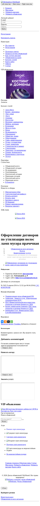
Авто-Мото (9, 110)
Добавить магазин (12, 12)
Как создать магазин (13, 56)
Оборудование (10, 138)
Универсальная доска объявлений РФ (19, 296)
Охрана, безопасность (13, 152)
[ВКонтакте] (2, 321)
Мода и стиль (10, 128)
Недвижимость (11, 132)
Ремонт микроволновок (14, 204)
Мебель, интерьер (12, 124)
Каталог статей (11, 60)
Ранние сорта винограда (15, 429)
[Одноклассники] (5, 321)
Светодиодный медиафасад (15, 194)
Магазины (9, 10)
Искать (4, 421)
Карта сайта (9, 62)
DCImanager (9, 202)
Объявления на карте (13, 58)
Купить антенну (11, 196)
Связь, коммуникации (13, 140)
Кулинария (9, 126)
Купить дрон (10, 198)
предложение (28, 274)
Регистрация (5, 34)
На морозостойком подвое (16, 454)
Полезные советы (12, 52)
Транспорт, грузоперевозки (15, 150)
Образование (10, 134)
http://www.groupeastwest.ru (26, 278)
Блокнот (8, 8)
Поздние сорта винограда (16, 444)
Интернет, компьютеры (14, 122)
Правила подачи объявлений (16, 54)
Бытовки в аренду (12, 200)
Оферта (8, 64)
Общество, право (11, 136)
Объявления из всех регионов (12, 499)
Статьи (8, 66)
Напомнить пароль (8, 38)
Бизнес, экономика (12, 112)
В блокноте (9, 182)
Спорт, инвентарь (12, 144)
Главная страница (12, 463)
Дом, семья (9, 114)
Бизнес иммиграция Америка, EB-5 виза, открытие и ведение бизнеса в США (21, 307)
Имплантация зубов (12, 192)
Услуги (8, 156)
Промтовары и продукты (14, 154)
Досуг (7, 116)
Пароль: (4, 24)
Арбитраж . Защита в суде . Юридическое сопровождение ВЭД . (21, 299)
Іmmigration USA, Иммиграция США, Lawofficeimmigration (19, 311)
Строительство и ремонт (14, 146)
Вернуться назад (7, 497)
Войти (4, 29)
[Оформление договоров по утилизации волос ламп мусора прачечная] (22, 265)
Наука (7, 130)
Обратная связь (25, 463)
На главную (9, 45)
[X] (8, 321)
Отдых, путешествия (13, 142)
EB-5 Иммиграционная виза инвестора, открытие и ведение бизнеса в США (20, 303)
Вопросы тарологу (12, 206)
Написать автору (7, 324)
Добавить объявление (13, 14)
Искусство (9, 120)
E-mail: (3, 20)
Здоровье (8, 118)
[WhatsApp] (11, 321)
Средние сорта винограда (16, 437)
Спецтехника (10, 148)
